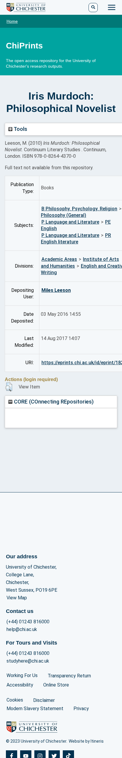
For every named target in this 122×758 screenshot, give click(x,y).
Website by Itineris (86, 741)
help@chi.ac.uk (22, 629)
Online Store (56, 685)
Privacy (81, 708)
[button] (8, 387)
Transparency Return (69, 676)
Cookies (15, 700)
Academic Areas (59, 259)
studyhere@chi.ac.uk (28, 661)
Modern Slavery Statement (35, 708)
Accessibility (20, 685)
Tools (19, 129)
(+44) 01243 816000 (28, 621)
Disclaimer (44, 700)
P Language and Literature (70, 222)
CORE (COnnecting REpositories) (53, 401)
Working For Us (22, 675)
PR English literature (76, 238)
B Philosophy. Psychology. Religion (79, 209)
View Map (17, 598)
